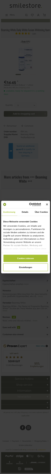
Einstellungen (25, 267)
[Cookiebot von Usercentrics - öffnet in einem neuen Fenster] (30, 204)
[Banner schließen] (47, 204)
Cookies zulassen (25, 258)
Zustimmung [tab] (9, 212)
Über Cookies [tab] (41, 212)
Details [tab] (25, 212)
